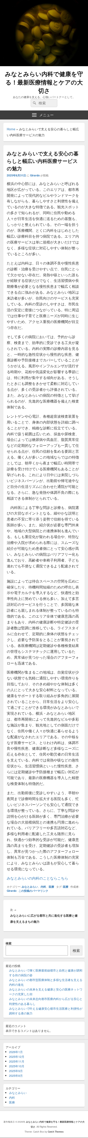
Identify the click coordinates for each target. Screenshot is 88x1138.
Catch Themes (56, 1131)
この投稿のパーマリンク (33, 891)
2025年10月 (16, 1066)
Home (11, 129)
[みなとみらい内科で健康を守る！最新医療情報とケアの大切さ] (44, 64)
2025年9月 (16, 1071)
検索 (9, 943)
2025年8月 (16, 1075)
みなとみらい (30, 887)
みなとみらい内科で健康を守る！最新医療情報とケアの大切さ (44, 82)
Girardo (35, 175)
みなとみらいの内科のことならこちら (37, 878)
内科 (43, 887)
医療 (51, 887)
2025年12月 (16, 1056)
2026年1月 (16, 1052)
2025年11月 (16, 1061)
